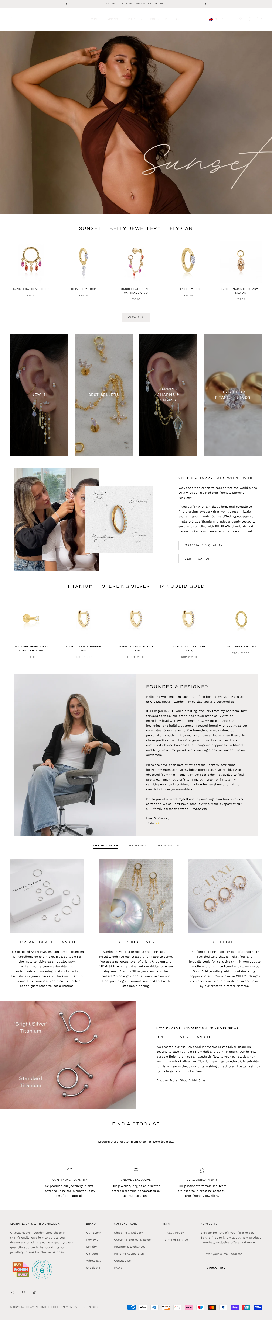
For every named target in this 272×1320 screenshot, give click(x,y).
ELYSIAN (181, 228)
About (180, 19)
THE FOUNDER (105, 845)
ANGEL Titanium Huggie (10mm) (188, 648)
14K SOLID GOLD (182, 586)
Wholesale (93, 1260)
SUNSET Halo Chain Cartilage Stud (135, 291)
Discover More (166, 1080)
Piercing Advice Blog (129, 1253)
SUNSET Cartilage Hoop (31, 289)
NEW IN (92, 19)
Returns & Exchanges (130, 1246)
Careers (92, 1253)
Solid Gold (158, 19)
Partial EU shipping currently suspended (136, 4)
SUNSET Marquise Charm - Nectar (240, 291)
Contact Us (122, 1260)
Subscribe (216, 1267)
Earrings (113, 19)
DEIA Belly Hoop (83, 289)
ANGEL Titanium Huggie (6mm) (83, 648)
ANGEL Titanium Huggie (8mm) (136, 648)
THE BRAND (137, 845)
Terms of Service (175, 1239)
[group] (136, 122)
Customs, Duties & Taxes (132, 1239)
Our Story (93, 1232)
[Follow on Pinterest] (23, 1292)
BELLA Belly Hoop (188, 289)
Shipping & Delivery (128, 1232)
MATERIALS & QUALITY (204, 545)
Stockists (93, 1267)
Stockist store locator (155, 1141)
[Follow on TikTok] (34, 1292)
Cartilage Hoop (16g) (241, 646)
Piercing (135, 19)
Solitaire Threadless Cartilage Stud (31, 648)
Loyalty (91, 1246)
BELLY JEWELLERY (135, 228)
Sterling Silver (126, 586)
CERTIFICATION (198, 558)
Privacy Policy (173, 1232)
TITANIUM (80, 586)
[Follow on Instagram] (12, 1292)
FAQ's (118, 1267)
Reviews (92, 1239)
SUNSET (90, 228)
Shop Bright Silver (193, 1080)
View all (136, 317)
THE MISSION (167, 845)
